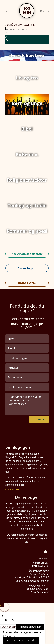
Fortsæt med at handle (21, 640)
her (47, 580)
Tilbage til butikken (30, 626)
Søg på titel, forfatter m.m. (20, 24)
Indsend (39, 419)
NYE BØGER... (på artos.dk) (27, 253)
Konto (44, 11)
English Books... (27, 282)
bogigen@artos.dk (39, 585)
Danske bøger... (27, 268)
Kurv (9, 11)
